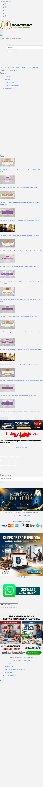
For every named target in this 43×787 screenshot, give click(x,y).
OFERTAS (8, 664)
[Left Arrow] (2, 418)
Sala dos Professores (8, 466)
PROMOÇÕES (21, 67)
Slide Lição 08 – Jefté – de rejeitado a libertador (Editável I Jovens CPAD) (18, 266)
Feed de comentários (12, 85)
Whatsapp (8, 672)
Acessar (7, 79)
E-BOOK (13, 67)
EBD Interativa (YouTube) (10, 456)
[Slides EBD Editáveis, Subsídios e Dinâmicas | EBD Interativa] (21, 425)
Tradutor (15, 607)
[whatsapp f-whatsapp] (5, 7)
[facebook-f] (5, 4)
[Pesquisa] (5, 44)
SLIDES (7, 67)
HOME (2, 67)
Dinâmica (3, 470)
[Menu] (1, 32)
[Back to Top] (0, 681)
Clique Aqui (26, 515)
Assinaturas (9, 666)
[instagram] (5, 16)
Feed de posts (9, 82)
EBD (8, 70)
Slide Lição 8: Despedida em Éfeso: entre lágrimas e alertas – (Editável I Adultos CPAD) (21, 250)
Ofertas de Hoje (6, 461)
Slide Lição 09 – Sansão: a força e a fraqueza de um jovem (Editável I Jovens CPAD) (20, 220)
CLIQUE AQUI (21, 577)
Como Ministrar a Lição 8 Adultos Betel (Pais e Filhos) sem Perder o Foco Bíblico (19, 235)
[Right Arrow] (6, 418)
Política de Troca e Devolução (15, 669)
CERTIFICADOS (32, 67)
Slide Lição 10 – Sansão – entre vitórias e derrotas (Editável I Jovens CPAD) (18, 187)
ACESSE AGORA (21, 447)
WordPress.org (10, 88)
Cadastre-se (9, 77)
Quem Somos (9, 675)
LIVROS (3, 70)
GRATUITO (14, 70)
